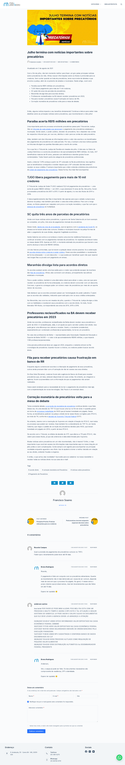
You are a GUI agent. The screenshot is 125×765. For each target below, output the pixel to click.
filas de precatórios (37, 273)
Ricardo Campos (40, 547)
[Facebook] (54, 483)
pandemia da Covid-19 (86, 227)
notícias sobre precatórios (80, 470)
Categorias (95, 4)
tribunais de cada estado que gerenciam (47, 129)
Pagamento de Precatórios (38, 474)
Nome (31, 696)
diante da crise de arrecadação (48, 227)
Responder (93, 547)
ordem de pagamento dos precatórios (43, 170)
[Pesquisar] (121, 4)
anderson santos (40, 604)
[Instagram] (90, 751)
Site (78, 696)
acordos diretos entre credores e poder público (47, 252)
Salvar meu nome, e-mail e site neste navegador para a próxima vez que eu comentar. (56, 726)
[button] (119, 757)
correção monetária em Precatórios (54, 470)
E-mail (55, 696)
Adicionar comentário (36, 708)
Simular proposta (110, 4)
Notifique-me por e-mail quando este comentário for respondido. (51, 702)
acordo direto (33, 470)
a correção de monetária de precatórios (60, 406)
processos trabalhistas (45, 411)
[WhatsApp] (62, 483)
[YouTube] (93, 751)
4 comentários (74, 62)
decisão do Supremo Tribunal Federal (62, 416)
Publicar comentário (36, 731)
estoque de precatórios (35, 207)
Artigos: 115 (62, 505)
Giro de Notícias (63, 62)
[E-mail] (70, 483)
